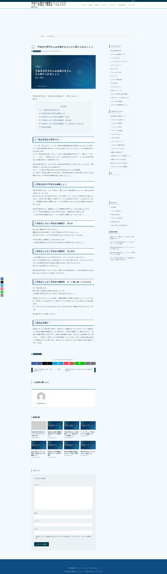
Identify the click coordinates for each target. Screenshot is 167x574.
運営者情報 (72, 568)
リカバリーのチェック (117, 141)
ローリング (114, 76)
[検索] (134, 1)
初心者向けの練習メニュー (118, 116)
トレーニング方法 (116, 127)
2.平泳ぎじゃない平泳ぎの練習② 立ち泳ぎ (56, 120)
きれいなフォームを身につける (120, 97)
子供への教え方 (115, 138)
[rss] (132, 1)
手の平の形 (114, 83)
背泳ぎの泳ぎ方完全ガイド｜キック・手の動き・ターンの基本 (122, 253)
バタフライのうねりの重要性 (119, 166)
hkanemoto (41, 403)
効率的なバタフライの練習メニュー (121, 155)
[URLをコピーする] (90, 363)
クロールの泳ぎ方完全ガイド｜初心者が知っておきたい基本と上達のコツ (122, 258)
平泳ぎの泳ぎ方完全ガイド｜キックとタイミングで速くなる (122, 248)
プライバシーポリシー (83, 568)
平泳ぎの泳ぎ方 (36, 51)
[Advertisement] (83, 22)
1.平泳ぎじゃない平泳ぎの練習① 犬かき (55, 117)
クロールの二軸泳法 (116, 101)
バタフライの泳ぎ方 (116, 218)
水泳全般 (113, 207)
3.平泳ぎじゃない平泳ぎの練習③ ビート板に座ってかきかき (62, 123)
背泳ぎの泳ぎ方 (115, 221)
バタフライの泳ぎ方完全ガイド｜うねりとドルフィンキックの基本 (122, 242)
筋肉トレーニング (116, 90)
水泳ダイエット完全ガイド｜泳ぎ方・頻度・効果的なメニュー (122, 237)
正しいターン (115, 68)
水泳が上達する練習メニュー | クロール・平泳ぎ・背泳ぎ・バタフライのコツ (48, 5)
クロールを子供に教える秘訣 (119, 94)
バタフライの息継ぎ (116, 130)
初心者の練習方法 (116, 50)
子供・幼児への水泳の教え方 (119, 225)
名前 (36, 513)
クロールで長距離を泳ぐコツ (119, 105)
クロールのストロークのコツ (119, 61)
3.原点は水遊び (46, 127)
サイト (36, 529)
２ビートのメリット (116, 65)
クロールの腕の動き (116, 79)
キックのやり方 (115, 58)
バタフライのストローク (118, 148)
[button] (36, 363)
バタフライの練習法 (116, 123)
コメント (37, 485)
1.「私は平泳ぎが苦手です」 (51, 110)
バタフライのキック (116, 134)
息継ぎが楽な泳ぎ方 (116, 152)
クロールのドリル (116, 86)
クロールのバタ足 (116, 72)
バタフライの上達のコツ (118, 119)
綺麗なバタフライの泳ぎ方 (118, 159)
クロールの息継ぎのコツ (118, 54)
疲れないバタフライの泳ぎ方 (119, 163)
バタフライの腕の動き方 (118, 145)
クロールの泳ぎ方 (116, 211)
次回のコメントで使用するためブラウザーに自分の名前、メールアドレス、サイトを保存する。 (63, 537)
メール (36, 521)
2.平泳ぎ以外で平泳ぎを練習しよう (53, 113)
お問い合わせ (94, 568)
